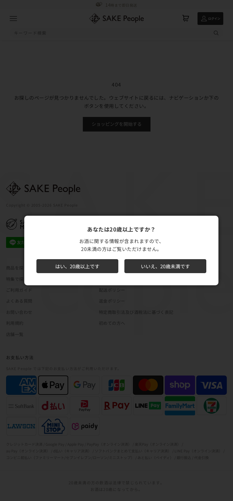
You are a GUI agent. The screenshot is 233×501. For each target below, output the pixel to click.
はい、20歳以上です (77, 266)
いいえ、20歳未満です (165, 266)
